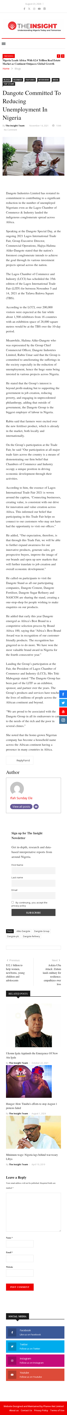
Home (6, 68)
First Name (17, 864)
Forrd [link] (26, 760)
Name (9, 1237)
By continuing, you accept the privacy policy (29, 904)
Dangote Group (41, 931)
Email (14, 890)
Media (55, 80)
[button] (58, 56)
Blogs (18, 68)
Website (9, 1267)
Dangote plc (13, 936)
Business (17, 80)
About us (14, 1410)
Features (30, 80)
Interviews (43, 80)
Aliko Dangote (23, 931)
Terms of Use (57, 1410)
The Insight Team (15, 125)
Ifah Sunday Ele (21, 798)
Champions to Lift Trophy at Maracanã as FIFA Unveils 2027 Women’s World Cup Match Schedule (32, 62)
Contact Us (26, 1410)
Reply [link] (19, 760)
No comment (10, 129)
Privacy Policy (41, 1410)
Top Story (9, 84)
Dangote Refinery (31, 936)
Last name (17, 877)
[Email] (36, 806)
